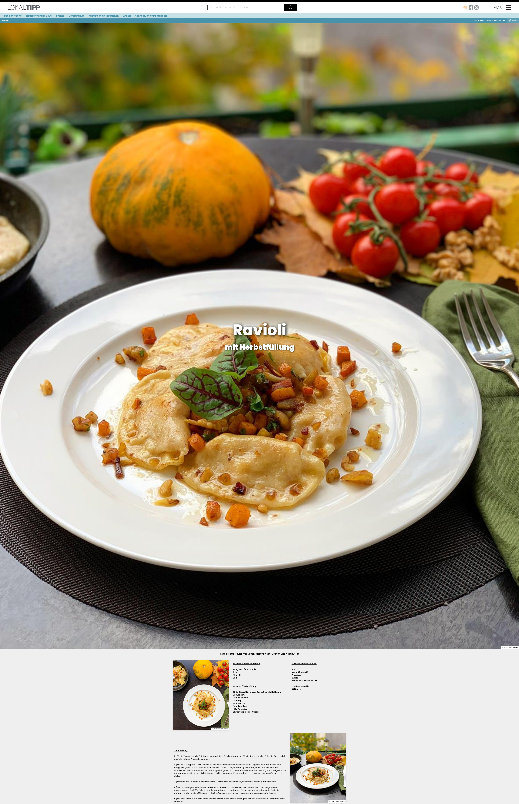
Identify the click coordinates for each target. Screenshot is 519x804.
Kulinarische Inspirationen (104, 15)
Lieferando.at (76, 15)
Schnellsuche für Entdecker (151, 15)
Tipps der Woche (12, 15)
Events (60, 15)
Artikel (127, 15)
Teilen (515, 20)
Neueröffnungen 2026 (39, 15)
